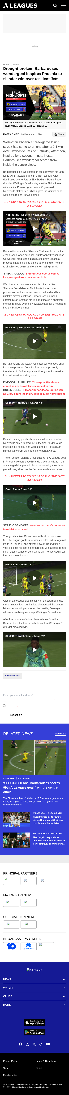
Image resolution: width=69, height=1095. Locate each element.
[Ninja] (28, 881)
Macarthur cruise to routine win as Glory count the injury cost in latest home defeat (48, 820)
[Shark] (46, 881)
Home (6, 64)
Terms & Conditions (46, 1061)
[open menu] (63, 5)
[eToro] (28, 903)
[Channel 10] (11, 946)
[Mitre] (11, 924)
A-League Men (12, 675)
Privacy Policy (28, 700)
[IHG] (28, 924)
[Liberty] (11, 903)
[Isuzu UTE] (11, 881)
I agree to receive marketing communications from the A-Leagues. (35, 705)
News (16, 64)
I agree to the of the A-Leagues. (31, 700)
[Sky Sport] (46, 946)
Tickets (39, 1068)
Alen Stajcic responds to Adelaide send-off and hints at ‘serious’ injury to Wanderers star (49, 840)
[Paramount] (28, 946)
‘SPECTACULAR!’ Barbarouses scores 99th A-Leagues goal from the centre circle (31, 787)
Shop (6, 1068)
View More (60, 734)
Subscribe (16, 715)
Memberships (10, 1075)
